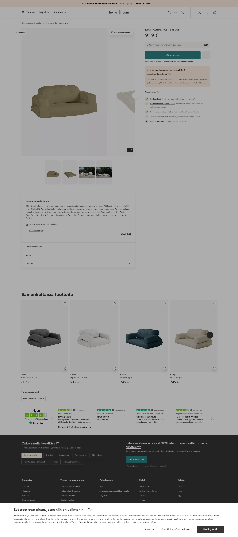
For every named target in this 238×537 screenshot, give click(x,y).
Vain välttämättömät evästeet (175, 529)
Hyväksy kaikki (210, 529)
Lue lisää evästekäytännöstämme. (142, 522)
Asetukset (150, 529)
